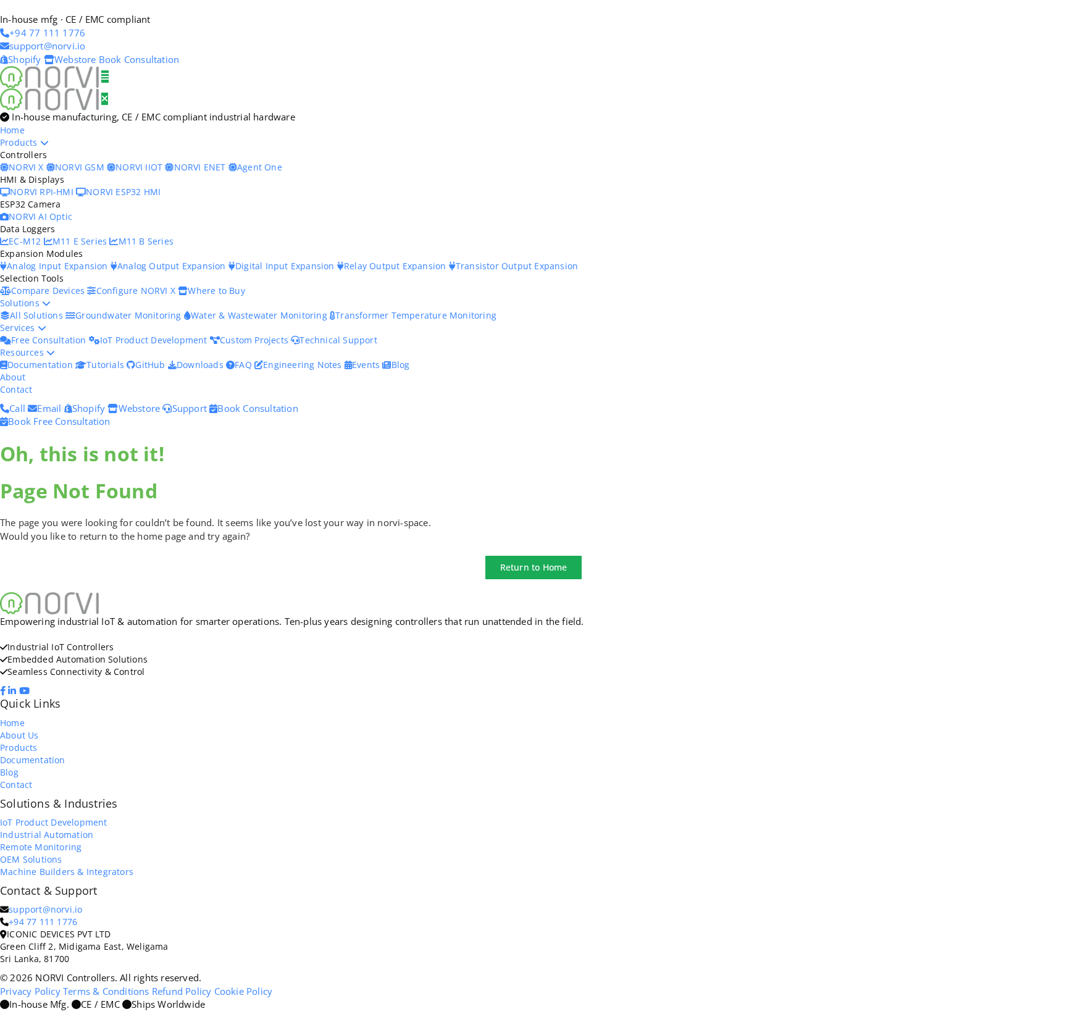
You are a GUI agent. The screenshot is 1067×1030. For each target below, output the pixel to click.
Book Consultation (139, 59)
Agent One (259, 167)
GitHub (151, 365)
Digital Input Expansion (286, 266)
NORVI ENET (201, 167)
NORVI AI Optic (40, 216)
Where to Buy (216, 290)
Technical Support (338, 340)
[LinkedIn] (13, 690)
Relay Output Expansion (396, 266)
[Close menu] (104, 99)
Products (20, 142)
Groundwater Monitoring (129, 315)
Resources (23, 352)
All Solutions (37, 315)
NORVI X (26, 167)
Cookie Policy (243, 991)
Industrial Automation (46, 834)
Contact (16, 389)
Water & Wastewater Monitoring (260, 315)
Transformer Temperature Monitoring (415, 315)
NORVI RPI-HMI (43, 192)
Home (12, 130)
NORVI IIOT (140, 167)
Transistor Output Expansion (517, 266)
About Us (19, 735)
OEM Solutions (31, 859)
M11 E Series (81, 241)
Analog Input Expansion (59, 266)
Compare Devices (49, 290)
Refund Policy (182, 991)
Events (367, 365)
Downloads (201, 365)
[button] (533, 567)
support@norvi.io (45, 909)
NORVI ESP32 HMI (123, 192)
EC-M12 (26, 241)
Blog (400, 365)
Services (19, 327)
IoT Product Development (155, 340)
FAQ (244, 365)
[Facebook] (4, 690)
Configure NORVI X (137, 290)
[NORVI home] (50, 98)
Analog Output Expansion (172, 266)
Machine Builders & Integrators (66, 871)
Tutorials (106, 365)
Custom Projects (255, 340)
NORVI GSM (81, 167)
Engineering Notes (304, 365)
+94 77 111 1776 (43, 921)
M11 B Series (146, 241)
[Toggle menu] (105, 76)
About (12, 377)
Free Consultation (50, 340)
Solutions (21, 303)
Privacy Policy (30, 991)
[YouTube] (25, 690)
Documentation (41, 365)
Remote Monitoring (41, 847)
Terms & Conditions (106, 991)
